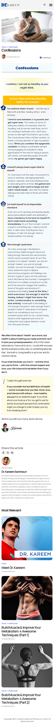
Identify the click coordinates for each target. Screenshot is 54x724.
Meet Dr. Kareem (13, 567)
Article (4, 47)
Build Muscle (13, 623)
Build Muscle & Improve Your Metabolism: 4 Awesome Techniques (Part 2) (21, 699)
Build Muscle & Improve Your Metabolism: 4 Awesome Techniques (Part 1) (21, 631)
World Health (13, 47)
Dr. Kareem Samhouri (13, 57)
